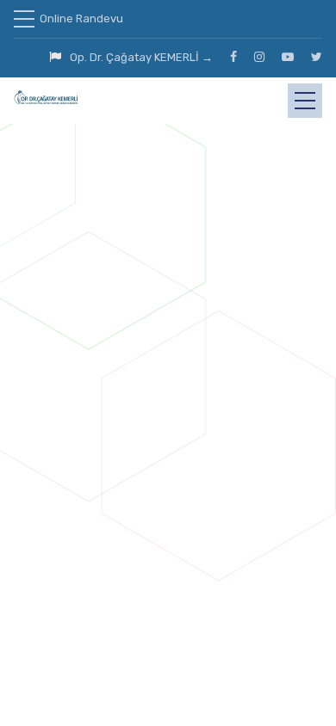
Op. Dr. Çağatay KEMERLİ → (141, 57)
